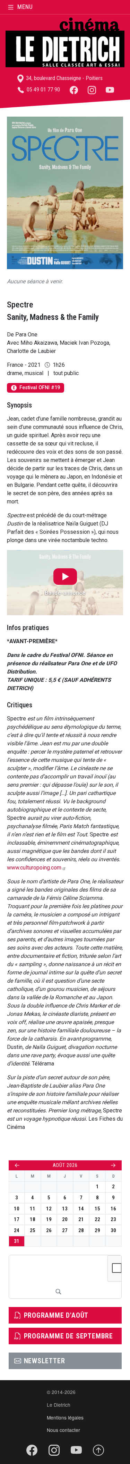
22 (97, 1219)
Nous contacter (63, 1429)
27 (65, 1230)
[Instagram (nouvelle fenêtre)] (92, 89)
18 (32, 1219)
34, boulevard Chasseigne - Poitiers (64, 78)
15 (97, 1209)
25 (32, 1230)
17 (16, 1219)
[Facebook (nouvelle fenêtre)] (74, 89)
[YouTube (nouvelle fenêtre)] (110, 89)
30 (113, 1230)
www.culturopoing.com (34, 867)
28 (81, 1230)
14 (81, 1209)
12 (49, 1209)
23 (113, 1219)
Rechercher (58, 1291)
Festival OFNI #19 (36, 388)
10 (16, 1209)
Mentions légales (65, 1417)
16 (113, 1209)
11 (32, 1209)
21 (81, 1219)
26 (49, 1230)
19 (49, 1219)
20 (65, 1219)
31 (16, 1241)
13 (65, 1209)
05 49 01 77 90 (42, 89)
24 (16, 1230)
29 (97, 1230)
